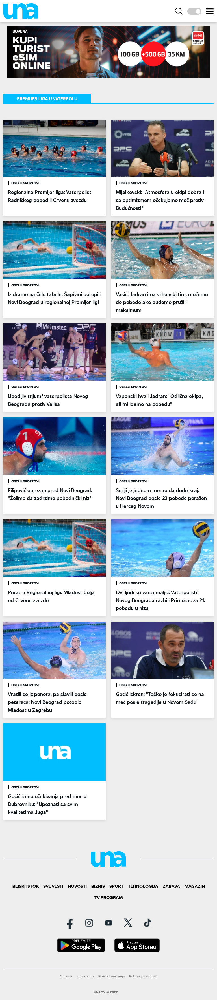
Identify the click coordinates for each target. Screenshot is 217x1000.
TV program (108, 897)
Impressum (85, 976)
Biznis (98, 886)
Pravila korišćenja (111, 976)
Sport (116, 886)
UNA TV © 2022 (106, 992)
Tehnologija (143, 886)
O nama (66, 976)
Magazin (195, 886)
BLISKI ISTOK (25, 886)
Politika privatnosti (143, 976)
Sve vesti (53, 886)
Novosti (77, 886)
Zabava (171, 886)
